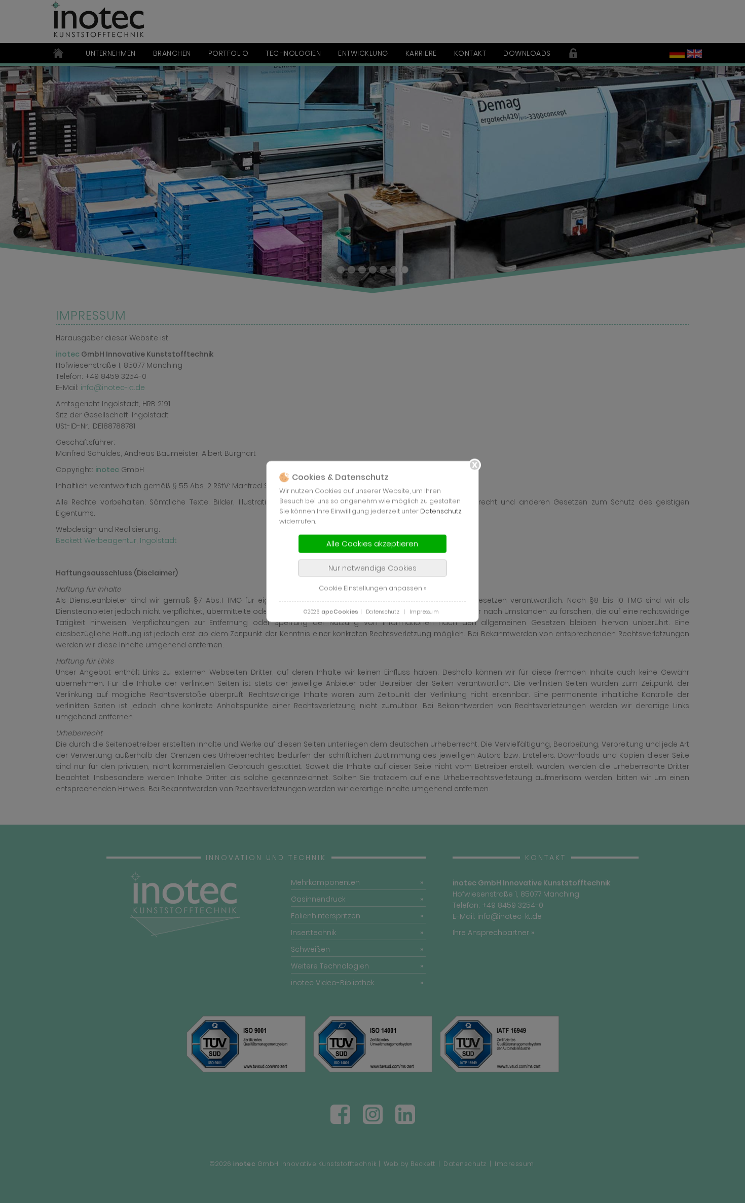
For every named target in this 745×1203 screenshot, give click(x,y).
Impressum (424, 611)
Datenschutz (441, 511)
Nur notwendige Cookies (372, 568)
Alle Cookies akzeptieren (372, 543)
